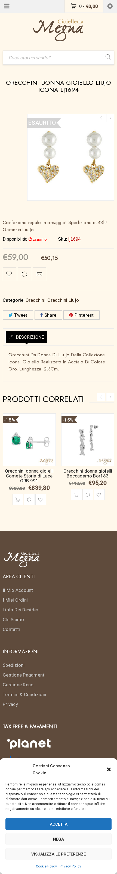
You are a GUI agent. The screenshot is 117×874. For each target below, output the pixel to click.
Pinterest (84, 315)
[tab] (26, 337)
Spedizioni (14, 665)
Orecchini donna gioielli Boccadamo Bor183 (87, 473)
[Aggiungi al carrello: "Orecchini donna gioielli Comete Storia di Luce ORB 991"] (18, 499)
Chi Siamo (13, 619)
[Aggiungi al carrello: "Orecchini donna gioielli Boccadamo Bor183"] (76, 494)
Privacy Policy (70, 866)
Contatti (11, 629)
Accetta (58, 824)
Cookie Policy (46, 866)
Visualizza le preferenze (58, 854)
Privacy (10, 704)
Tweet (20, 315)
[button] (109, 769)
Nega (58, 839)
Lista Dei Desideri (21, 609)
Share (50, 315)
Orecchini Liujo (63, 300)
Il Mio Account (18, 590)
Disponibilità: (15, 239)
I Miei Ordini (15, 600)
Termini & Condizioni (24, 694)
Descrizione (29, 337)
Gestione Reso (18, 684)
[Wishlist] (9, 274)
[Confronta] (29, 499)
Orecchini (35, 300)
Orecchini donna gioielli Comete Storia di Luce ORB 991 (29, 475)
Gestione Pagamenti (24, 675)
